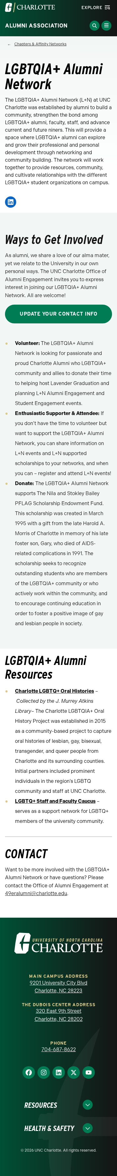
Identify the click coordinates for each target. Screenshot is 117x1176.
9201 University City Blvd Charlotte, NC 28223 (58, 987)
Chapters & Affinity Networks (40, 44)
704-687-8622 (58, 1049)
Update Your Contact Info (58, 314)
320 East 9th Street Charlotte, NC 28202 (59, 1015)
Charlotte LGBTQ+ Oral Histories (54, 691)
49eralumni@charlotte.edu (36, 893)
